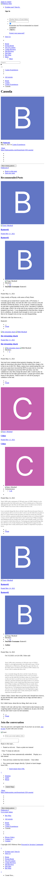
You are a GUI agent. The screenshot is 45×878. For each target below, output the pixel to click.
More (7, 57)
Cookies (7, 841)
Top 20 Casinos (10, 47)
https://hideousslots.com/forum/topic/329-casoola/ (17, 150)
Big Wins (8, 55)
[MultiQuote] (6, 381)
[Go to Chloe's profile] (22, 430)
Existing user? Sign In (12, 7)
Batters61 (6, 143)
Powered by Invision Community (32, 844)
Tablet (7, 778)
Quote (7, 326)
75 (10, 285)
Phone (7, 779)
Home (7, 44)
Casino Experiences (18, 144)
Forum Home (9, 46)
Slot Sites (8, 53)
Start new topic (10, 173)
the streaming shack (9, 336)
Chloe (3, 436)
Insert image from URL (17, 769)
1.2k (10, 491)
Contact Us (8, 839)
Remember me (14, 25)
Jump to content (6, 2)
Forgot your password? (16, 33)
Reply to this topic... (7, 744)
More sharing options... (9, 166)
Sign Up (8, 37)
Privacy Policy (10, 837)
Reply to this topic (11, 171)
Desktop (8, 776)
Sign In (12, 29)
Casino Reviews (10, 49)
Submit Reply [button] (10, 787)
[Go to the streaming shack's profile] (8, 332)
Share (3, 148)
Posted (8, 234)
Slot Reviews (9, 51)
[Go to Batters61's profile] (22, 139)
